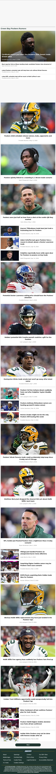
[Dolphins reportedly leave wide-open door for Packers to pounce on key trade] (28, 256)
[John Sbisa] (23, 222)
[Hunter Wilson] (24, 580)
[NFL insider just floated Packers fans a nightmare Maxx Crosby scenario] (28, 528)
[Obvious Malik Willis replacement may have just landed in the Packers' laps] (28, 604)
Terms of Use (7, 760)
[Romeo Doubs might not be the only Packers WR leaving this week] (28, 417)
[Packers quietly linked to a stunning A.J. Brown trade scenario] (28, 163)
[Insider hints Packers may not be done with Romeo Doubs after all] (28, 736)
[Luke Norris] (23, 557)
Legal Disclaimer (31, 760)
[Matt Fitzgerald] (24, 180)
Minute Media (12, 766)
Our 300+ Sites (43, 754)
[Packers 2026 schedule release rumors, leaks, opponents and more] (28, 123)
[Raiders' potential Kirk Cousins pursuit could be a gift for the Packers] (28, 324)
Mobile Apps (6, 757)
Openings (16, 754)
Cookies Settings (19, 762)
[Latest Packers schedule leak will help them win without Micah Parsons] (28, 71)
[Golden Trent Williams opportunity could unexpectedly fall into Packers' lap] (28, 686)
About (4, 754)
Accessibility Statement (46, 760)
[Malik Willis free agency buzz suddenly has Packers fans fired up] (28, 645)
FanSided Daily (18, 757)
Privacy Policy (43, 757)
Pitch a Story (30, 757)
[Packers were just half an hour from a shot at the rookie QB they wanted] (28, 204)
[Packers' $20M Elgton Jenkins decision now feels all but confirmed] (28, 724)
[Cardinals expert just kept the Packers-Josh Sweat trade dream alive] (28, 46)
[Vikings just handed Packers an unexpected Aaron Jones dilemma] (28, 554)
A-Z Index (6, 762)
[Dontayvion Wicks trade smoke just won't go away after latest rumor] (28, 366)
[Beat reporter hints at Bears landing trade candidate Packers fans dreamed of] (28, 65)
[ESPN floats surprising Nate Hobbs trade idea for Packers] (28, 578)
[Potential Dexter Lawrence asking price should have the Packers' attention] (28, 282)
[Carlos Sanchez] (25, 408)
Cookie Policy (18, 760)
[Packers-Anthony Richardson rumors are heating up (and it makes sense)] (28, 406)
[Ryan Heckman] (6, 66)
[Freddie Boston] (7, 59)
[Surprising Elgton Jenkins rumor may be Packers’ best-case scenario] (28, 566)
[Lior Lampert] (24, 342)
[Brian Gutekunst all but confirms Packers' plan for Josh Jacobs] (28, 713)
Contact (29, 754)
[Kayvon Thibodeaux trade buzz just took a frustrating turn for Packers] (28, 231)
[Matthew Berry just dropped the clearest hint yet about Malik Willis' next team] (28, 486)
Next (28, 745)
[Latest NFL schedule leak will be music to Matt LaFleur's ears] (28, 77)
